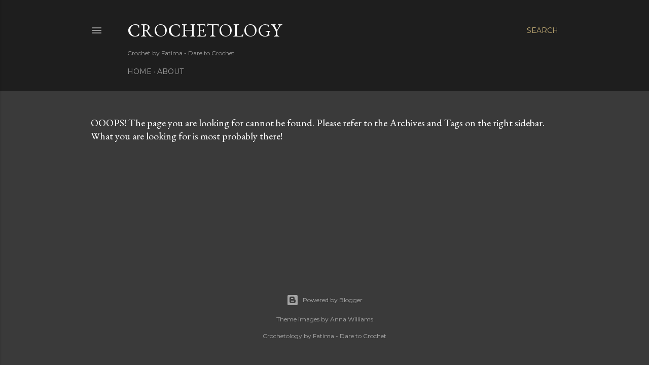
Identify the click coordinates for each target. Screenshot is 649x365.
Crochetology (204, 30)
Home (139, 71)
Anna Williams (351, 319)
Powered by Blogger (333, 300)
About (170, 71)
